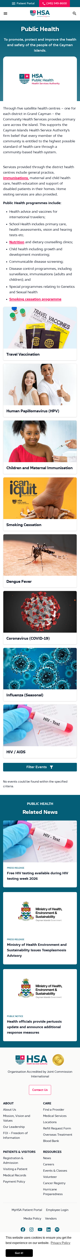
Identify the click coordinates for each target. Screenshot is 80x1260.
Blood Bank (51, 1141)
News (47, 1158)
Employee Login (57, 1210)
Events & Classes (55, 1170)
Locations (50, 1122)
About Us (9, 1109)
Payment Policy (14, 1181)
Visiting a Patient (15, 1169)
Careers (48, 1164)
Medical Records (14, 1175)
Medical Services (55, 1115)
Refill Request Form (57, 1128)
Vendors (51, 1218)
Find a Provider (53, 1109)
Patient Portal (25, 3)
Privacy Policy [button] (60, 1243)
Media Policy (32, 1218)
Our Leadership (14, 1126)
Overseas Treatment (57, 1134)
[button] (5, 13)
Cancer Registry (54, 1183)
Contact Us (40, 1089)
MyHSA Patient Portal (27, 1210)
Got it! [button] (19, 1253)
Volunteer (50, 1176)
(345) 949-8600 (56, 3)
